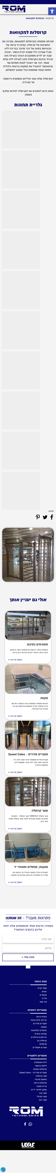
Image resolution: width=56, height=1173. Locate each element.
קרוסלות (43, 1044)
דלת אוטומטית (40, 1062)
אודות (44, 991)
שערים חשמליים (40, 1047)
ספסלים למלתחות (39, 1030)
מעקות (44, 1027)
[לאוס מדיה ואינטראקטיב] (28, 1145)
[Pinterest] (37, 517)
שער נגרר (43, 1093)
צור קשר (43, 1001)
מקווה (44, 698)
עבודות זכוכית (41, 1033)
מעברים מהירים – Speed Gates (33, 1072)
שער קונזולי (42, 1096)
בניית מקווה (41, 1086)
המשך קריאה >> (15, 659)
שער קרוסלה (40, 810)
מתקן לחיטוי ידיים (39, 1089)
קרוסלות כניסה (40, 1082)
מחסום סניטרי (40, 1079)
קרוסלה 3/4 (42, 1040)
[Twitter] (45, 517)
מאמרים (43, 995)
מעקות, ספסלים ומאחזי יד (31, 867)
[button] (52, 11)
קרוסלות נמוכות (40, 1069)
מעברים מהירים (40, 1023)
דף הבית (50, 18)
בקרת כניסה (41, 1016)
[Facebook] (52, 517)
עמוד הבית (42, 988)
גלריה (44, 998)
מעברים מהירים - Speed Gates (28, 754)
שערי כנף (43, 1100)
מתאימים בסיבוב (37, 644)
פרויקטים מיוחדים (39, 1037)
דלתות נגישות (41, 1065)
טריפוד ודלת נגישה (39, 1020)
